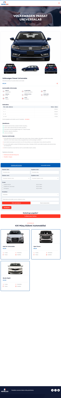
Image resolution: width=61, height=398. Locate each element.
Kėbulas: (7, 90)
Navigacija (6, 188)
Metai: (44, 90)
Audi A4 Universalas (9, 246)
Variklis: (7, 94)
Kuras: (25, 97)
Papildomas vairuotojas (9, 186)
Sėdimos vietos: (27, 94)
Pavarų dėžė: (46, 94)
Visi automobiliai (24, 13)
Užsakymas (7, 207)
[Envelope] (58, 390)
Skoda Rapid (6, 278)
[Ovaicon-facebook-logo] (52, 390)
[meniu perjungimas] (59, 3)
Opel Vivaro (36, 246)
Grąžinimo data (35, 169)
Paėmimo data (5, 169)
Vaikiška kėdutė (7, 184)
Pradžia (17, 13)
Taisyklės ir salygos (8, 156)
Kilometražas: (27, 90)
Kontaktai (27, 119)
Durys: (6, 97)
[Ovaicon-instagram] (55, 390)
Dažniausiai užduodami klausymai (11, 154)
